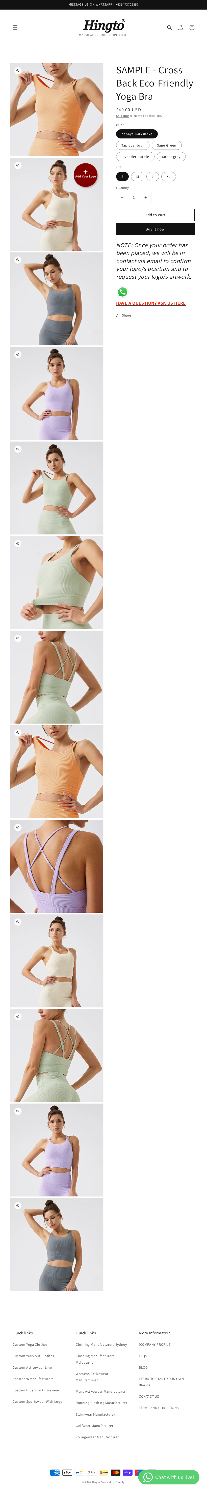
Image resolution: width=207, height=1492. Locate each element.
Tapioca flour (132, 145)
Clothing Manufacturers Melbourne (95, 1359)
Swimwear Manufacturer (95, 1414)
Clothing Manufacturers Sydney (101, 1344)
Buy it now (155, 229)
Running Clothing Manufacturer (101, 1402)
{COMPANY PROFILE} (155, 1344)
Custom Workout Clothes (33, 1356)
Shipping (122, 116)
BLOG (143, 1367)
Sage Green (166, 145)
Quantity (122, 188)
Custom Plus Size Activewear (36, 1390)
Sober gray (171, 156)
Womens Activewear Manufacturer (92, 1376)
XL (169, 176)
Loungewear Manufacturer (97, 1437)
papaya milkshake (136, 134)
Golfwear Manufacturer (95, 1425)
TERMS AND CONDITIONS (159, 1407)
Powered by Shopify (112, 1482)
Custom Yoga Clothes (30, 1344)
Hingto (96, 1482)
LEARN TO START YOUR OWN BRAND (161, 1381)
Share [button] (126, 315)
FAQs (143, 1356)
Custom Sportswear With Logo (37, 1401)
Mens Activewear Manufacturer (101, 1391)
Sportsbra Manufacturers (33, 1378)
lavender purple (135, 156)
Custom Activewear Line (32, 1367)
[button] (15, 27)
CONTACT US (149, 1396)
